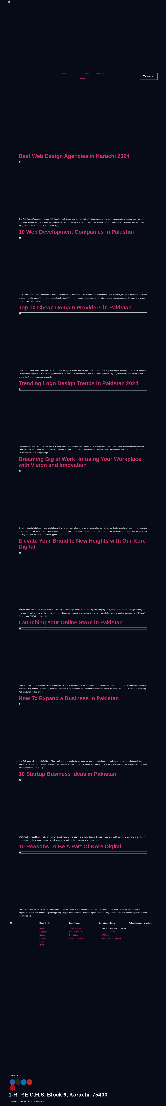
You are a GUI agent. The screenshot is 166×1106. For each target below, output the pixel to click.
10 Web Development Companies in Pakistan (76, 232)
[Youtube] (29, 1082)
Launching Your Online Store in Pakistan (71, 622)
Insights (83, 79)
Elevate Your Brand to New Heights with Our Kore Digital (82, 544)
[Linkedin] (24, 1082)
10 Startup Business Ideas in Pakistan (67, 774)
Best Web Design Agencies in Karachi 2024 (74, 156)
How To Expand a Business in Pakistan (69, 698)
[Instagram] (18, 1082)
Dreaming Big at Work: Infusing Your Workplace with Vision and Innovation (80, 462)
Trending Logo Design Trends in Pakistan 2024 (78, 383)
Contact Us (99, 73)
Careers (87, 73)
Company (75, 73)
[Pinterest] (12, 1088)
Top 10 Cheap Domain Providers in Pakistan (75, 308)
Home (64, 73)
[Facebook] (12, 1082)
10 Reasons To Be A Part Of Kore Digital (70, 846)
